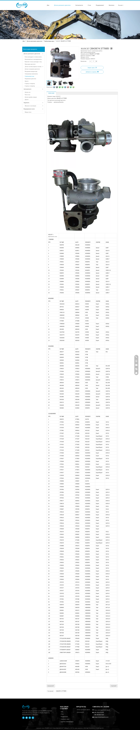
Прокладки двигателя (30, 64)
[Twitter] (30, 718)
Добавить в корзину (91, 72)
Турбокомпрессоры (29, 76)
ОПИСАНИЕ (51, 93)
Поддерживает (64, 716)
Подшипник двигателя (30, 78)
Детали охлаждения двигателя (32, 69)
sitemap (85, 728)
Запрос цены (91, 68)
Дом (62, 711)
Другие (26, 81)
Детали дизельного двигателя (32, 54)
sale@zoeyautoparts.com (101, 717)
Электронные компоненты (31, 74)
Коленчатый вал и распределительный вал (35, 59)
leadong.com (100, 728)
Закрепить (26, 103)
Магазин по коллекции (30, 106)
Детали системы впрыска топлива (33, 66)
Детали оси (27, 92)
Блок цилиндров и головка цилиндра (34, 57)
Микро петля (28, 112)
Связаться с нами (65, 719)
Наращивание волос (29, 109)
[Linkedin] (26, 718)
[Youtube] (33, 718)
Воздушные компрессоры (31, 71)
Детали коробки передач (31, 97)
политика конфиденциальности (68, 721)
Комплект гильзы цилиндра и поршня (34, 62)
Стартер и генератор (30, 83)
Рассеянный (50, 691)
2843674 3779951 (61, 691)
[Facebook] (23, 718)
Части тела (27, 94)
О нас (62, 714)
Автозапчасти (27, 89)
